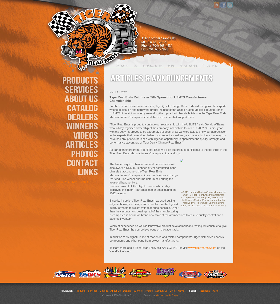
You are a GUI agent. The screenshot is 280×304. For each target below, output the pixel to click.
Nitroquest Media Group (167, 295)
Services (93, 290)
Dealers (127, 290)
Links (173, 290)
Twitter (215, 290)
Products (81, 290)
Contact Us (161, 290)
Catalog (104, 290)
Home (181, 290)
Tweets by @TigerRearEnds (71, 181)
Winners (138, 290)
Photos (149, 290)
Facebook (204, 290)
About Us (115, 290)
